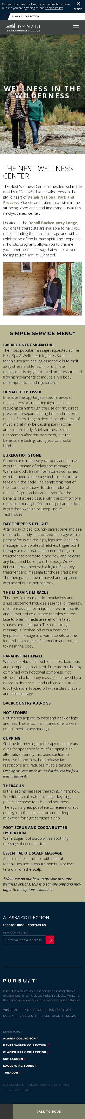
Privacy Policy (37, 1084)
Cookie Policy (54, 8)
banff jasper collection (24, 1045)
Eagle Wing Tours (18, 1065)
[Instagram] (27, 955)
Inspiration (33, 1009)
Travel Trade (49, 1015)
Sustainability (60, 1009)
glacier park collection (24, 1052)
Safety (8, 1015)
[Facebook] (5, 955)
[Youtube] (37, 955)
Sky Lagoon (13, 1059)
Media (71, 1015)
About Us (10, 1009)
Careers (26, 1015)
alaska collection (19, 1038)
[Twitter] (16, 955)
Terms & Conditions (20, 1090)
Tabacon (10, 1072)
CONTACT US (37, 925)
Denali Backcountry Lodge (52, 222)
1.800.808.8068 (13, 925)
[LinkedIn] (48, 955)
